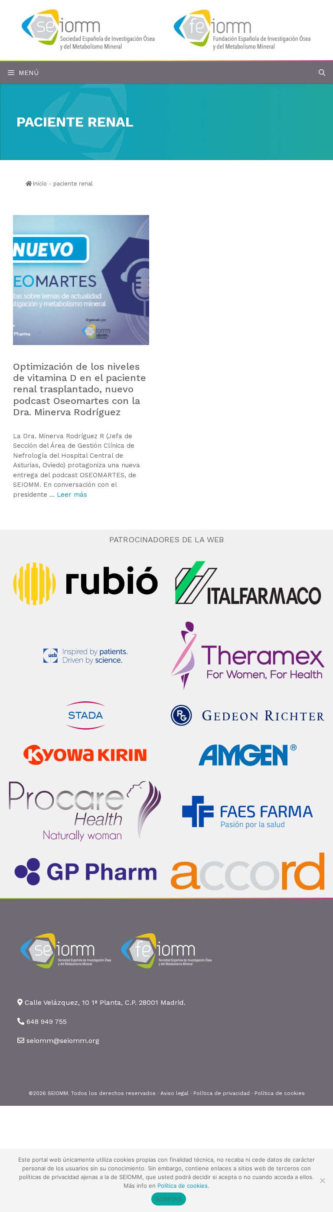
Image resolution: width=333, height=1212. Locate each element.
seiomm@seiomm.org (62, 1040)
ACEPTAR (169, 1199)
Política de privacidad (221, 1093)
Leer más (72, 494)
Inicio (40, 183)
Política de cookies (280, 1093)
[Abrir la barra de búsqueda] (322, 73)
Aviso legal (174, 1093)
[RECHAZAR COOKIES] (322, 1180)
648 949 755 (46, 1021)
